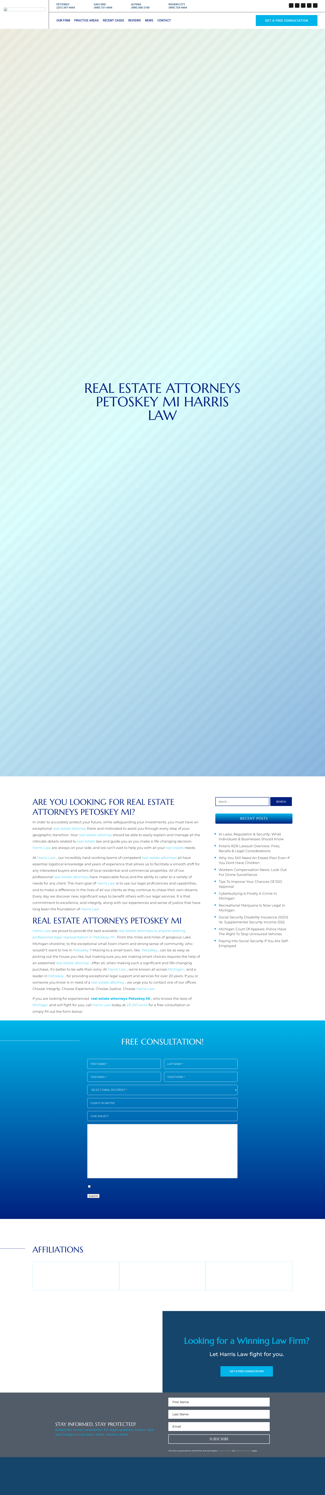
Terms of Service (243, 1451)
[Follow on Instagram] (303, 5)
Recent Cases (113, 20)
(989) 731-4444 (103, 7)
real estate (86, 841)
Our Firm (63, 20)
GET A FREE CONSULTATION (246, 1371)
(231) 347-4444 (65, 7)
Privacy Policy (224, 1451)
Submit (93, 1195)
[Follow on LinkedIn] (309, 5)
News (149, 20)
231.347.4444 (138, 1005)
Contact (164, 20)
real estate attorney (70, 828)
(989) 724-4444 (178, 7)
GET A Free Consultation (286, 20)
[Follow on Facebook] (291, 5)
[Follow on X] (297, 5)
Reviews (134, 20)
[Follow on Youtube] (315, 5)
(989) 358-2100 (140, 7)
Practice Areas (86, 20)
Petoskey (81, 950)
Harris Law (42, 848)
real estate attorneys (160, 858)
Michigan (176, 969)
